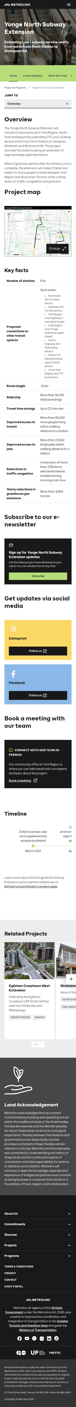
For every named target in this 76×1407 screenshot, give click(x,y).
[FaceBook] (20, 1338)
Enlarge (54, 248)
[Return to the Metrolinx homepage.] (17, 4)
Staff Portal (13, 1286)
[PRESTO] (54, 1353)
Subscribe (38, 576)
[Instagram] (42, 1338)
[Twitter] (34, 1338)
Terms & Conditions (18, 1266)
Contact (10, 1280)
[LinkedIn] (49, 1338)
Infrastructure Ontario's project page (30, 886)
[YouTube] (27, 1338)
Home (13, 75)
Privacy (10, 1273)
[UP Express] (38, 1353)
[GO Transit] (21, 1353)
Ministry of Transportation (37, 1330)
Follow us (35, 651)
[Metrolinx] (38, 1300)
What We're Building (61, 75)
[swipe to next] (71, 979)
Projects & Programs (15, 87)
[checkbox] (68, 1214)
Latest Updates (32, 75)
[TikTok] (56, 1338)
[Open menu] (69, 4)
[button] (17, 4)
